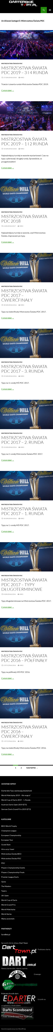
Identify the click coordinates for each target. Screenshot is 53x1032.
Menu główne (50, 10)
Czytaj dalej (7, 90)
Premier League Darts (10, 877)
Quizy (3, 882)
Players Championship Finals (12, 872)
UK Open (5, 895)
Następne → (32, 768)
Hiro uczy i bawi (7, 849)
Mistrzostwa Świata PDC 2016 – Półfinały (24, 658)
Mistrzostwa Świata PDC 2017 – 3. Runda (24, 369)
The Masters (6, 886)
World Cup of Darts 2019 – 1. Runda (15, 800)
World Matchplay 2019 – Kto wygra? (15, 795)
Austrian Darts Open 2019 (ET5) (14, 804)
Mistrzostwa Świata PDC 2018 (24, 219)
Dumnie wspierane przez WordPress (13, 1029)
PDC (3, 863)
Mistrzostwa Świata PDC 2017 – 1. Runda (24, 511)
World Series (6, 914)
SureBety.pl (5, 934)
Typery (4, 891)
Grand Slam (6, 844)
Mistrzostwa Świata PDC (12, 63)
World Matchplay (8, 909)
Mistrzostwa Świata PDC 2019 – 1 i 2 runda (24, 141)
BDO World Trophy (9, 826)
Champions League (8, 831)
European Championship (11, 835)
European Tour (7, 840)
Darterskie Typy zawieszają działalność (16, 791)
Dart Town (23, 943)
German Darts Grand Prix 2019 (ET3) (16, 809)
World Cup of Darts (9, 900)
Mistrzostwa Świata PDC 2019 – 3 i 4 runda (24, 70)
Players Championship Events (13, 868)
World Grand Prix (8, 905)
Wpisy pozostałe (7, 919)
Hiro (22, 77)
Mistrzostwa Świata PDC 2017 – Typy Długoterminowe (24, 584)
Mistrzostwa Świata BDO (11, 854)
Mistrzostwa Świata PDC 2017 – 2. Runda (24, 440)
